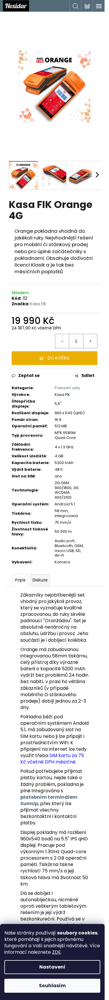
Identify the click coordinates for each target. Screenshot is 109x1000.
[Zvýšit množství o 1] (90, 341)
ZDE (56, 952)
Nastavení (52, 967)
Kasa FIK (38, 304)
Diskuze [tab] (40, 580)
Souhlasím (52, 985)
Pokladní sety (67, 388)
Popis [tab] (20, 580)
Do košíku (58, 358)
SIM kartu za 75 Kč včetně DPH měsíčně (52, 758)
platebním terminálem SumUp (48, 800)
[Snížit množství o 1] (62, 341)
